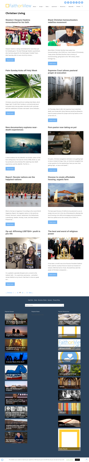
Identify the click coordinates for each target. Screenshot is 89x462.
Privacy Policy (56, 300)
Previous (9, 292)
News (47, 6)
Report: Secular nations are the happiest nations (20, 178)
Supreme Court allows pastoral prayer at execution (62, 71)
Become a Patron (42, 300)
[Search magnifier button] (62, 305)
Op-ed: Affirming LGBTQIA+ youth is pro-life (23, 232)
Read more (10, 60)
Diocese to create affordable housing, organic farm (61, 178)
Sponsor (50, 300)
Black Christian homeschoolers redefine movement (63, 21)
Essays (41, 6)
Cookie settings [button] (69, 459)
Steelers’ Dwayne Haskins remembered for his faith (18, 21)
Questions (54, 6)
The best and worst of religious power (63, 232)
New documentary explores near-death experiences (21, 128)
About (34, 6)
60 (18, 292)
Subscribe (70, 6)
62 (23, 292)
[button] (82, 6)
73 (27, 292)
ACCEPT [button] (77, 459)
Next (31, 292)
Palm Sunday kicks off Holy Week (21, 70)
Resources (62, 6)
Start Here (30, 300)
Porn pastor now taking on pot (62, 127)
